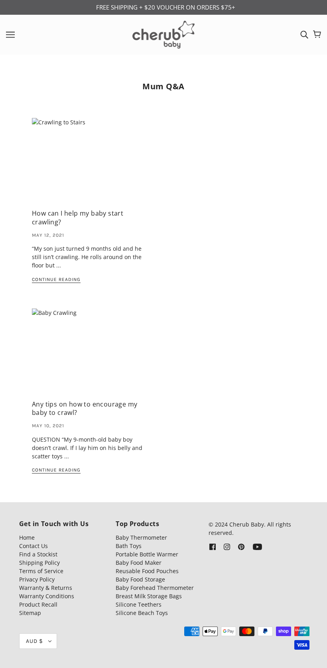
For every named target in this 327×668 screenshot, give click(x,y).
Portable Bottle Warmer (147, 554)
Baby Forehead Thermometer (155, 587)
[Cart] (317, 34)
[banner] (163, 33)
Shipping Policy (39, 562)
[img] (304, 35)
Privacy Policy (37, 579)
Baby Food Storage (140, 579)
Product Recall (38, 604)
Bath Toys (129, 546)
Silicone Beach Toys (142, 613)
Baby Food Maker (139, 562)
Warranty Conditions (46, 596)
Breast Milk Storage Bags (149, 596)
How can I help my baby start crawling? (77, 217)
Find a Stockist (38, 554)
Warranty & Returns (45, 587)
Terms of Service (41, 571)
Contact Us (33, 546)
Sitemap (30, 613)
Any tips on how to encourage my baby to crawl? (84, 408)
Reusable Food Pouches (147, 571)
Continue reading (56, 279)
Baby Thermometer (141, 537)
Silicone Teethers (139, 604)
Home (27, 537)
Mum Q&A (163, 86)
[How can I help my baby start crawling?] (91, 164)
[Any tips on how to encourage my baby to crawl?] (91, 355)
